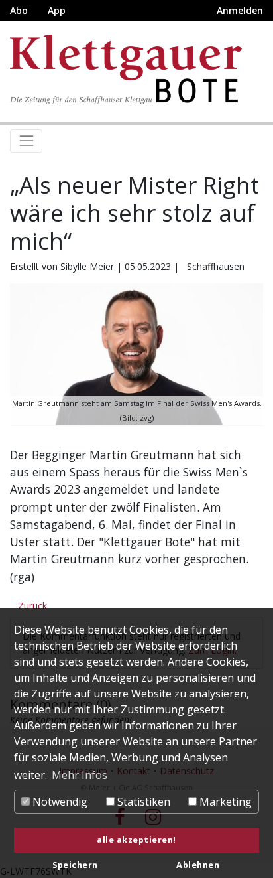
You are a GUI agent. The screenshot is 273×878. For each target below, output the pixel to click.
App (57, 10)
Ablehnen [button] (197, 865)
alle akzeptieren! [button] (136, 839)
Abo (19, 10)
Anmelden (240, 10)
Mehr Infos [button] (79, 775)
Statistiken (142, 801)
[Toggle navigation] (26, 141)
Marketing (224, 801)
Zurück (32, 605)
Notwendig (58, 801)
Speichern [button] (75, 865)
